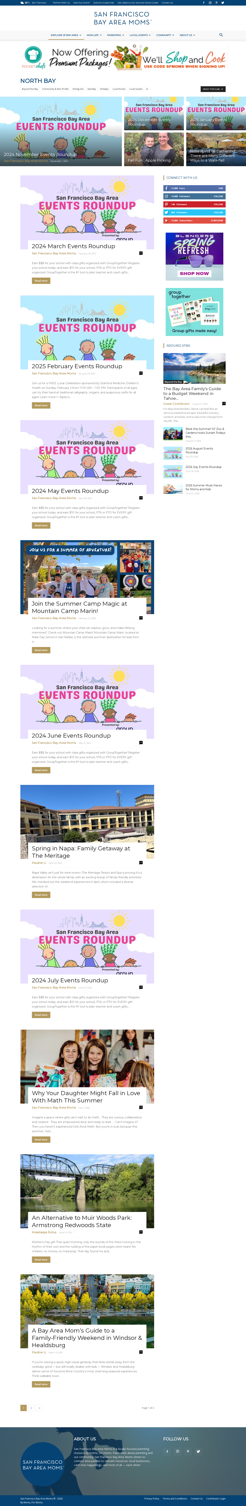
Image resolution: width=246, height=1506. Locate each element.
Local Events (139, 35)
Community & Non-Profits (55, 88)
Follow (218, 196)
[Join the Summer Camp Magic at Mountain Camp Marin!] (87, 577)
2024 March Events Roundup (73, 246)
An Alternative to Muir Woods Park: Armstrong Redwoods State (82, 1221)
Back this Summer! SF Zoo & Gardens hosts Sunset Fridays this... (205, 432)
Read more (41, 280)
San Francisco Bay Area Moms (26, 161)
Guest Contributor (176, 404)
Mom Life (93, 35)
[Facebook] (204, 2)
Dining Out (78, 88)
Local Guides (136, 88)
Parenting (114, 35)
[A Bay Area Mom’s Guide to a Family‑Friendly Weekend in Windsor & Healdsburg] (87, 1311)
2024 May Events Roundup (70, 490)
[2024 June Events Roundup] (87, 702)
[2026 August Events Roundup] (173, 453)
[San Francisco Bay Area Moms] (123, 18)
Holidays (104, 88)
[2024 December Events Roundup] (154, 112)
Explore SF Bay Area (64, 35)
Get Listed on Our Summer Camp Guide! (138, 2)
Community (163, 35)
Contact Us (167, 2)
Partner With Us (61, 2)
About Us (186, 35)
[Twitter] (223, 2)
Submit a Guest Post (103, 2)
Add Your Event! (81, 2)
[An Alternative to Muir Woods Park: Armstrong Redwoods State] (87, 1191)
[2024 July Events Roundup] (87, 947)
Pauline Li (39, 863)
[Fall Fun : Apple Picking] (154, 150)
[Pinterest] (216, 2)
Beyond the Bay (30, 88)
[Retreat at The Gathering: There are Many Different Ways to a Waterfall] (216, 150)
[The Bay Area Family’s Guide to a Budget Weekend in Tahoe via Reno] (194, 368)
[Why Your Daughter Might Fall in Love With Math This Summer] (87, 1067)
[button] (221, 35)
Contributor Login (216, 1498)
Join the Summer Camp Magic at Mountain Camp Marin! (79, 607)
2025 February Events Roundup (77, 366)
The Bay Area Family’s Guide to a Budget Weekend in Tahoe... (192, 393)
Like (221, 188)
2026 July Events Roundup (204, 467)
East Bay (92, 88)
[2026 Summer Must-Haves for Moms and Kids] (173, 488)
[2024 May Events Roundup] (87, 457)
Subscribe (217, 220)
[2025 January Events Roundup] (216, 112)
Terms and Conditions (175, 1498)
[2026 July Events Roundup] (173, 471)
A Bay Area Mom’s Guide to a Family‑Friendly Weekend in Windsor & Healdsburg (87, 1338)
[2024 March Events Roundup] (87, 212)
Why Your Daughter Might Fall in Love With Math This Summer (86, 1097)
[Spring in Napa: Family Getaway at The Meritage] (87, 822)
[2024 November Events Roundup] (61, 131)
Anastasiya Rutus (44, 1232)
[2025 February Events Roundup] (87, 332)
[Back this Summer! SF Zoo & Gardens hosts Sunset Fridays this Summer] (173, 433)
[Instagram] (210, 2)
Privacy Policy (152, 1498)
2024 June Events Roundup (71, 735)
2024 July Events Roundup (70, 980)
